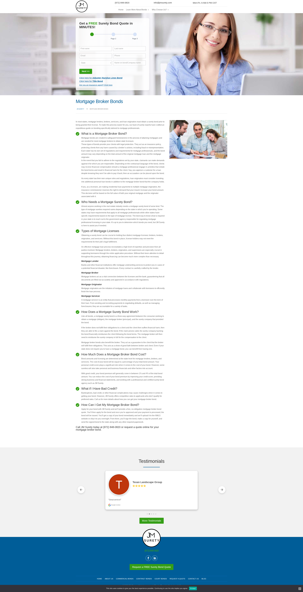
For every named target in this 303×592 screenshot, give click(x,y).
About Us (109, 579)
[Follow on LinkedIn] (154, 558)
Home (120, 10)
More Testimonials (151, 520)
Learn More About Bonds (136, 10)
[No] (299, 588)
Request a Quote (177, 579)
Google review (115, 505)
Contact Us (193, 579)
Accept (193, 588)
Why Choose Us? (159, 10)
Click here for (100, 78)
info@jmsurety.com (163, 3)
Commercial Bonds (124, 579)
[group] (112, 38)
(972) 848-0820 (122, 3)
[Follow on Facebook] (148, 558)
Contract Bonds (144, 579)
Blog (204, 579)
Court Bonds (161, 579)
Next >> (86, 71)
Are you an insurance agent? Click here (95, 85)
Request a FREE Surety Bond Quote (151, 567)
